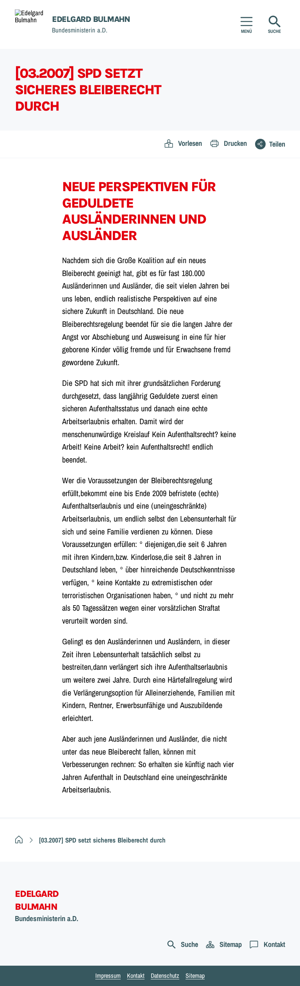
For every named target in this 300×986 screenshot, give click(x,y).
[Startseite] (19, 839)
